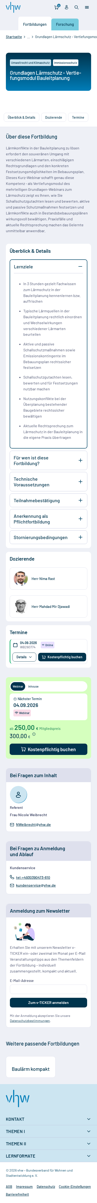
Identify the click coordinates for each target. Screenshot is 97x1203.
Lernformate (20, 1156)
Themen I (15, 1131)
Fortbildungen (35, 24)
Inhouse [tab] (33, 686)
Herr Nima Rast (43, 578)
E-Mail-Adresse (22, 980)
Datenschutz (46, 1187)
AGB (9, 1187)
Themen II (16, 1143)
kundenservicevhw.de (36, 885)
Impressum (24, 1187)
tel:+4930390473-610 (33, 877)
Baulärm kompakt (31, 1069)
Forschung (65, 24)
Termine (78, 117)
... (28, 37)
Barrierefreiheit (17, 1194)
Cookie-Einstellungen (75, 1187)
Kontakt (15, 1119)
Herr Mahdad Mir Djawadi (51, 606)
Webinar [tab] (18, 686)
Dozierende (53, 117)
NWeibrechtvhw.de (33, 825)
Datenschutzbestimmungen (30, 1021)
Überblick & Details (21, 117)
